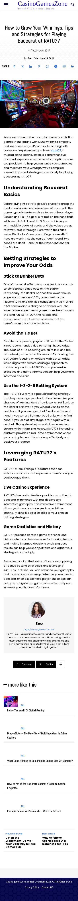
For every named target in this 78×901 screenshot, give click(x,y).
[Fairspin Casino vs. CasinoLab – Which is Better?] (11, 802)
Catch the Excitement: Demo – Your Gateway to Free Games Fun (20, 842)
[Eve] (39, 609)
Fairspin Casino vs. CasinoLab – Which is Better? (34, 811)
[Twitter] (22, 66)
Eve (29, 58)
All (22, 705)
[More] (61, 664)
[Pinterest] (39, 66)
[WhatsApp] (47, 66)
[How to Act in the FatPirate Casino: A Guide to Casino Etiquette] (11, 775)
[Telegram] (55, 66)
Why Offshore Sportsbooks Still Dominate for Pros (55, 840)
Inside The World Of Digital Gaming (25, 710)
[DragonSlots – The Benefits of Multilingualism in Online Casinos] (11, 724)
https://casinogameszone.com (39, 629)
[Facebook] (14, 66)
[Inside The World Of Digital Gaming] (11, 701)
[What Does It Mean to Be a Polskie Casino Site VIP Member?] (11, 751)
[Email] (64, 66)
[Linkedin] (30, 66)
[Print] (72, 66)
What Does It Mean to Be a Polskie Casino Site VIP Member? (40, 761)
